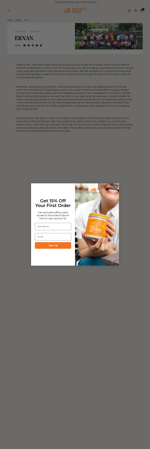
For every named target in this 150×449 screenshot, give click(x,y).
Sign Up (53, 245)
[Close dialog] (115, 187)
